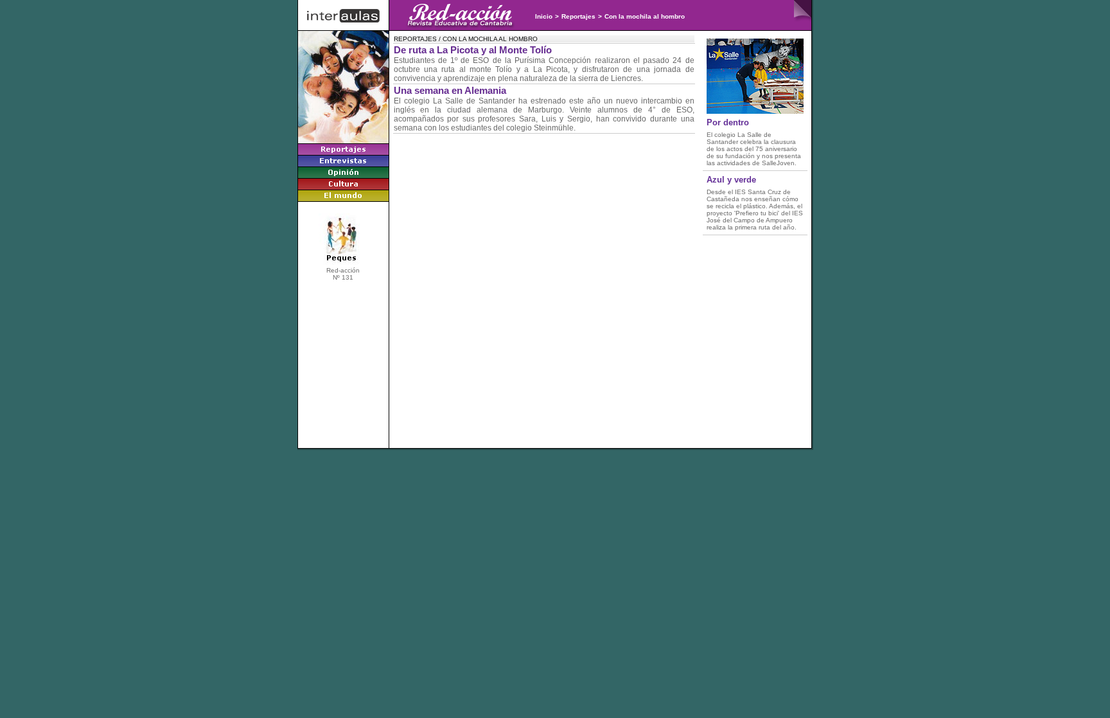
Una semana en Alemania (450, 90)
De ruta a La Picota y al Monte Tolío (473, 50)
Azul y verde (731, 179)
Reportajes (578, 16)
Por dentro (728, 122)
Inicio (543, 16)
